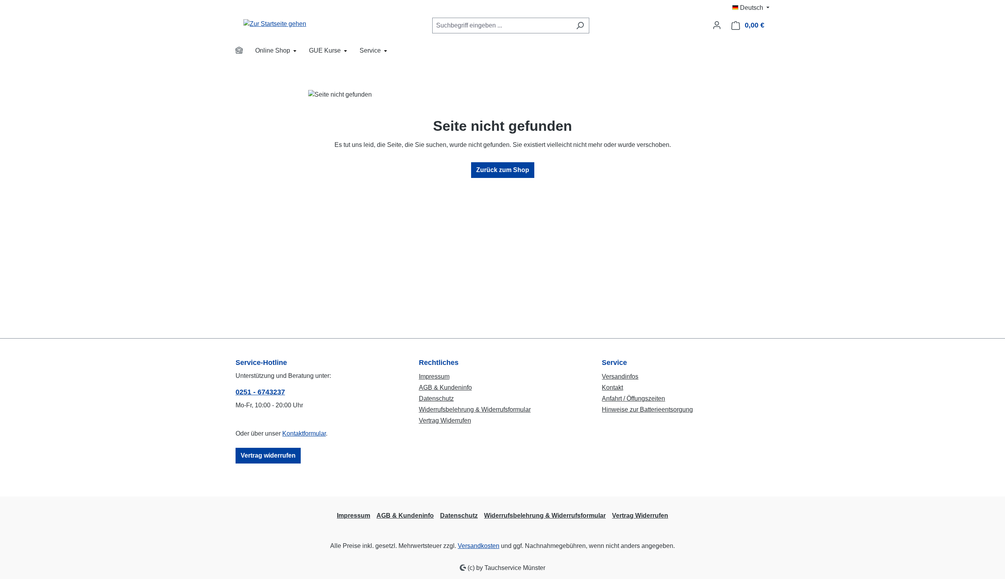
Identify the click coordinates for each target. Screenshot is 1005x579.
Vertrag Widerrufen (445, 420)
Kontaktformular (304, 433)
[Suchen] (580, 25)
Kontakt (612, 387)
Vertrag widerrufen (268, 455)
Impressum (434, 376)
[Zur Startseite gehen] (275, 24)
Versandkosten (478, 545)
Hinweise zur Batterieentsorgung (647, 409)
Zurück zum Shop (502, 170)
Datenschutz (436, 398)
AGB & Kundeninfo (445, 387)
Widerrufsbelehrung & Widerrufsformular (475, 409)
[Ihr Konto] (716, 25)
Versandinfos (620, 376)
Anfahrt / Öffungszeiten (633, 398)
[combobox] (501, 25)
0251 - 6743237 (260, 392)
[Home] (244, 51)
